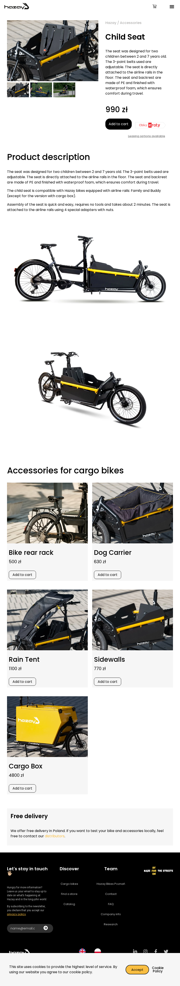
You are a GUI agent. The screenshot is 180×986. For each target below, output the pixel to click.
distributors (55, 836)
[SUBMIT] (45, 928)
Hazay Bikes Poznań (111, 884)
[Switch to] (82, 952)
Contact (111, 894)
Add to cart (118, 123)
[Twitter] (166, 951)
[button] (172, 6)
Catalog (69, 904)
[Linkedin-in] (135, 951)
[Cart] (154, 7)
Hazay (110, 22)
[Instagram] (145, 951)
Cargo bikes (69, 884)
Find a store (69, 894)
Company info (111, 914)
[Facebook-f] (155, 951)
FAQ (111, 904)
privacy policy (16, 914)
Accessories (131, 22)
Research (111, 924)
